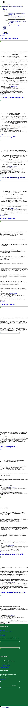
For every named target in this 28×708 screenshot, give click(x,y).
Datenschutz (2, 635)
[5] (14, 180)
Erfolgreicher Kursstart (8, 304)
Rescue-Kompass (13, 86)
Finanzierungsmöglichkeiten (6, 631)
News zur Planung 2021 (8, 137)
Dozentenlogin (3, 679)
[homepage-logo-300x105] (10, 641)
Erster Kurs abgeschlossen (9, 38)
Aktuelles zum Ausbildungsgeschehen (12, 177)
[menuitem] (15, 8)
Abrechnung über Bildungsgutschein (12, 97)
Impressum (2, 634)
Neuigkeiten (2, 35)
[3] (14, 449)
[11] (14, 140)
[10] (14, 100)
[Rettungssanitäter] (14, 41)
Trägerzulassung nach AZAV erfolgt (12, 554)
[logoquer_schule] (11, 6)
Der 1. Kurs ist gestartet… (9, 447)
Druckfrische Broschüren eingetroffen (13, 592)
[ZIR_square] (10, 687)
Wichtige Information (7, 218)
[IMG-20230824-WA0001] (10, 648)
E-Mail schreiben (6, 665)
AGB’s (1, 632)
